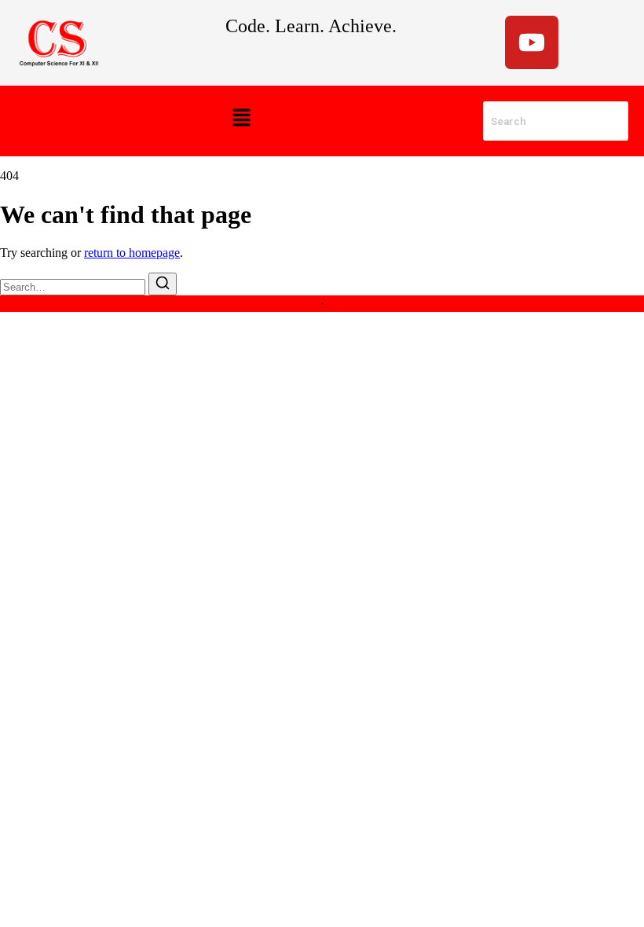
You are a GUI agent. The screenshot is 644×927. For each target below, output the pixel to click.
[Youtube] (531, 42)
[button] (241, 118)
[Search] (162, 284)
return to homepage (132, 252)
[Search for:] (74, 286)
